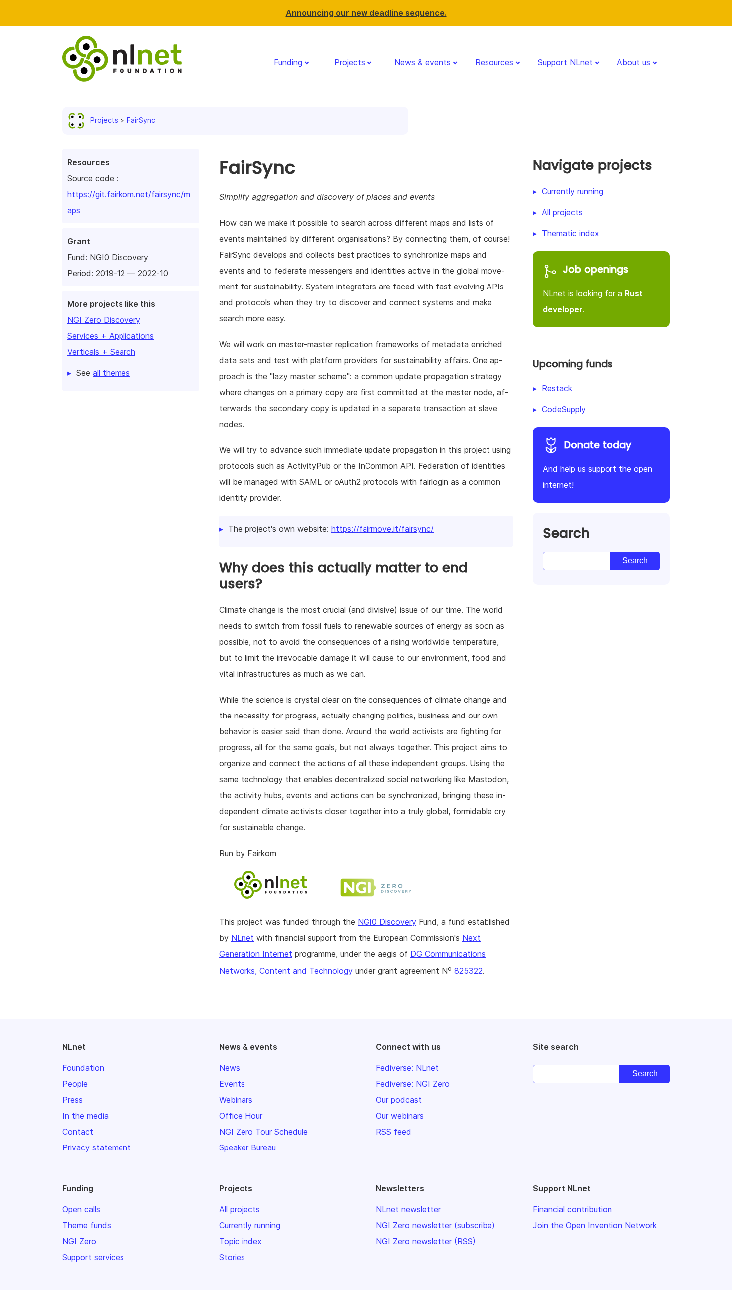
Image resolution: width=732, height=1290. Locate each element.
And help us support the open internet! (597, 464)
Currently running (572, 191)
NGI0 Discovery (387, 922)
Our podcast (399, 1100)
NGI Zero (79, 1241)
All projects (562, 212)
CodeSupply (564, 409)
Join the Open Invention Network (595, 1225)
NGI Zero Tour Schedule (263, 1132)
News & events (422, 62)
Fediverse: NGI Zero (413, 1084)
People (75, 1084)
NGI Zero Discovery (103, 320)
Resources (494, 62)
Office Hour (240, 1116)
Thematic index (570, 233)
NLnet (242, 938)
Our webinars (400, 1116)
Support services (93, 1257)
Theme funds (86, 1225)
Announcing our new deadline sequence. (366, 13)
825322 (468, 971)
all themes (111, 373)
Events (232, 1084)
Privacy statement (96, 1147)
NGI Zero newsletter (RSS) (426, 1241)
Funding (288, 62)
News (229, 1068)
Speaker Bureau (247, 1147)
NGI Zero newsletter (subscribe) (435, 1225)
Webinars (235, 1100)
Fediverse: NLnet (407, 1068)
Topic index (240, 1241)
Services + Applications (110, 336)
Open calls (81, 1209)
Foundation (83, 1068)
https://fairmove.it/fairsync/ (382, 529)
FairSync (141, 120)
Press (72, 1100)
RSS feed (393, 1132)
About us (633, 62)
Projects (349, 62)
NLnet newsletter (408, 1209)
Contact (77, 1132)
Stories (232, 1257)
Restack (557, 388)
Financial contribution (572, 1209)
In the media (85, 1116)
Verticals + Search (101, 352)
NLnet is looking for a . (593, 288)
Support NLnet (565, 62)
